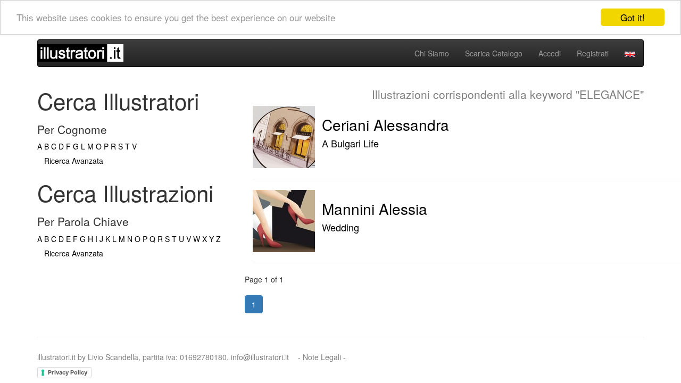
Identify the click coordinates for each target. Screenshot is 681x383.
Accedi (549, 53)
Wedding (340, 227)
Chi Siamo (431, 53)
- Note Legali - (322, 357)
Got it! (632, 17)
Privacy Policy (67, 372)
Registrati (593, 53)
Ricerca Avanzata (73, 160)
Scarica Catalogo (493, 53)
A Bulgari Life (350, 143)
